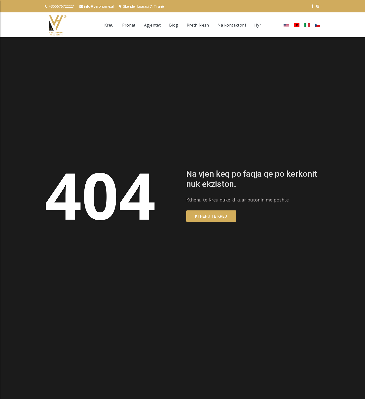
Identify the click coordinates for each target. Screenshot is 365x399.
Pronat (129, 25)
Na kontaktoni (232, 25)
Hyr (257, 25)
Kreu (109, 25)
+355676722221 (62, 6)
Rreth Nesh (198, 25)
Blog (173, 25)
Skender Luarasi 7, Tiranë (143, 6)
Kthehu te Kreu (211, 216)
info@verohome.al (99, 6)
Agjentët (152, 25)
